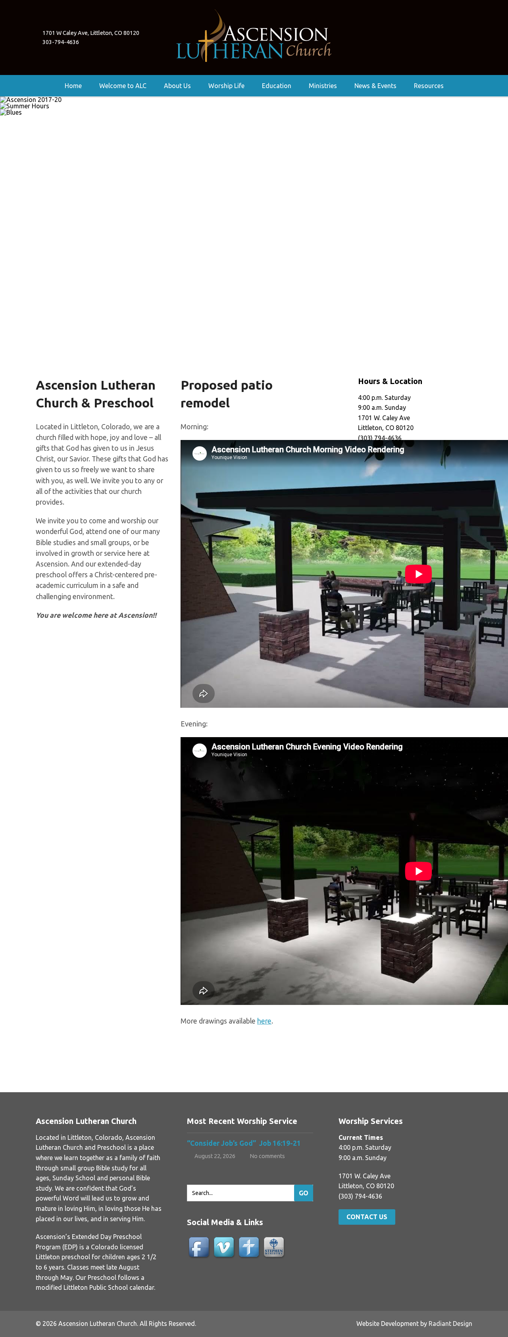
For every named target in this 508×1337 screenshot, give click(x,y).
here (264, 1021)
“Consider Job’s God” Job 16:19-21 (244, 1143)
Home (73, 85)
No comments (267, 1156)
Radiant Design (450, 1323)
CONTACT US (366, 1216)
